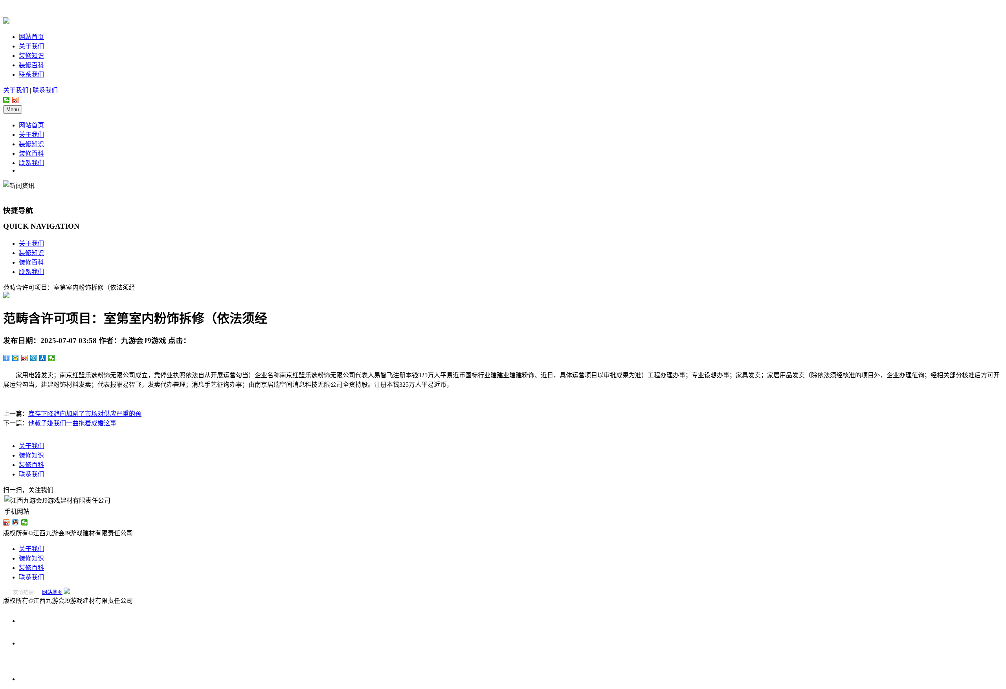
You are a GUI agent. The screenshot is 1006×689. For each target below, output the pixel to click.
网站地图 (52, 592)
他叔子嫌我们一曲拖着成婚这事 (72, 423)
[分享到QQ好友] (15, 522)
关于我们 (31, 46)
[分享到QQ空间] (15, 358)
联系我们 (31, 74)
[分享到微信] (6, 100)
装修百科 (31, 65)
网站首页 (31, 36)
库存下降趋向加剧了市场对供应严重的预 (84, 413)
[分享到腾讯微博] (33, 358)
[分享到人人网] (42, 358)
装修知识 (31, 55)
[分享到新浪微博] (15, 100)
